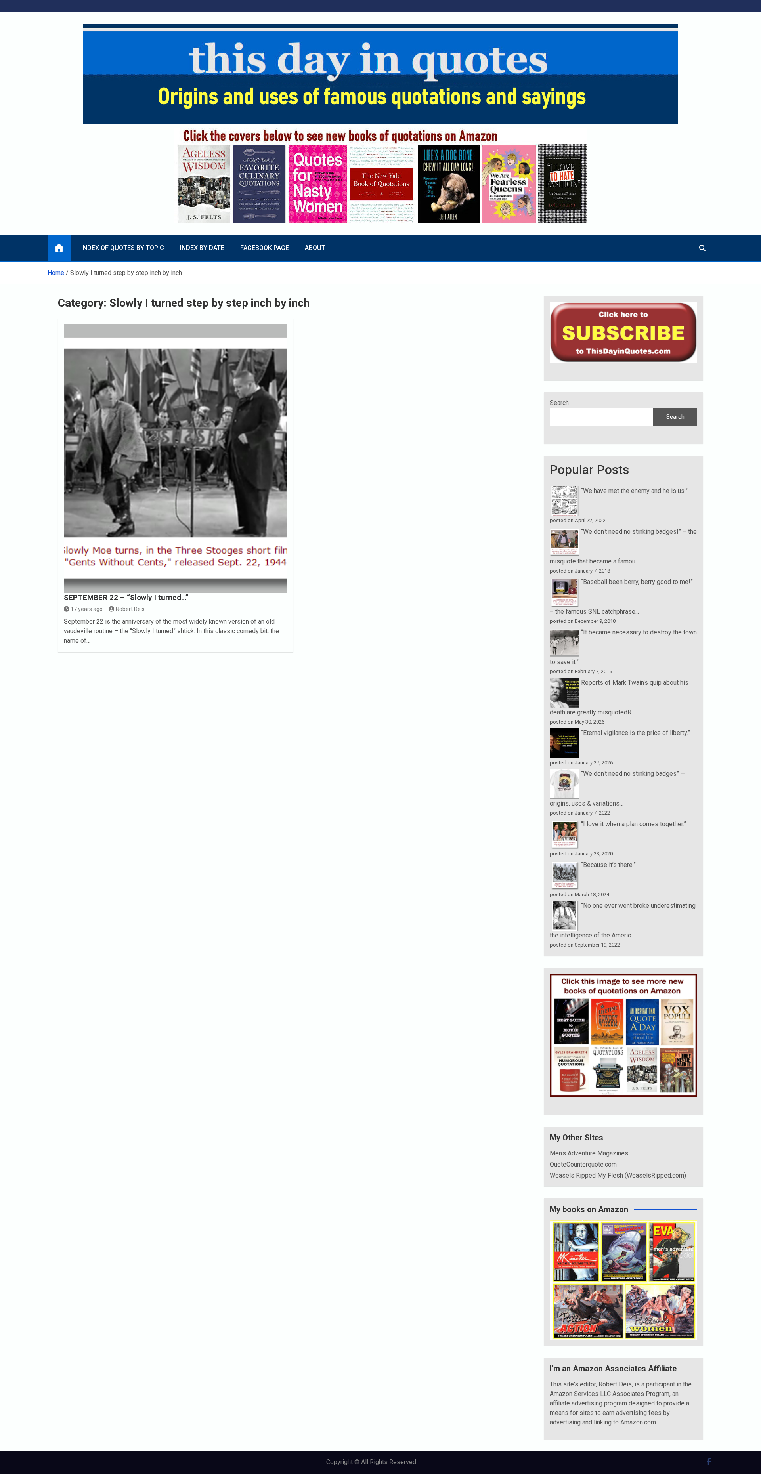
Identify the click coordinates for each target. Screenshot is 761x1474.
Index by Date (202, 248)
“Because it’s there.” (608, 865)
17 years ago (87, 609)
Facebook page (264, 248)
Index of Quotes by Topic (122, 248)
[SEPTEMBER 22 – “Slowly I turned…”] (175, 458)
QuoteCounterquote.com (583, 1164)
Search (559, 403)
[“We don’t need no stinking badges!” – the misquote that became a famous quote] (564, 531)
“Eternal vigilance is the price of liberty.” (635, 733)
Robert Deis (130, 609)
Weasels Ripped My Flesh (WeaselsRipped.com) (618, 1175)
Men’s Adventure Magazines (589, 1153)
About (315, 248)
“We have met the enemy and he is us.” (634, 491)
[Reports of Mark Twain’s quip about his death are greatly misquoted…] (564, 682)
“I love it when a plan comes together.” (633, 824)
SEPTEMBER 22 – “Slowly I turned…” (126, 597)
